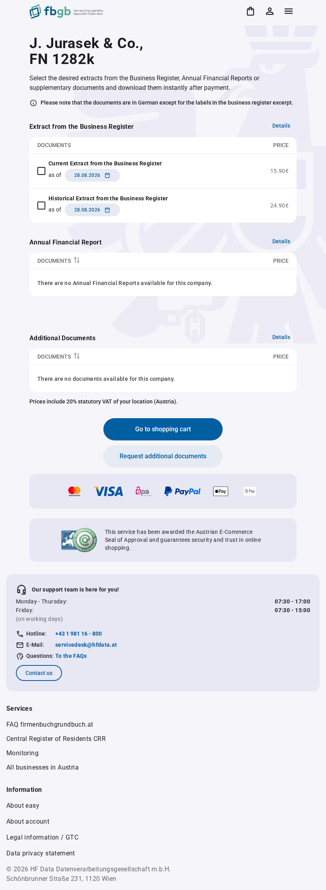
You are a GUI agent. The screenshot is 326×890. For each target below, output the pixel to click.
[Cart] (250, 11)
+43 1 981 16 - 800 (78, 633)
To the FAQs (71, 656)
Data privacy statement (40, 853)
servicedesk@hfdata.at (86, 645)
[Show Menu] (289, 11)
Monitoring (22, 753)
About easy (22, 805)
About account (27, 821)
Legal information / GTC (42, 837)
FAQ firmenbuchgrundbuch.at (49, 724)
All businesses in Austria (42, 767)
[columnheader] (116, 261)
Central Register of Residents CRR (56, 739)
